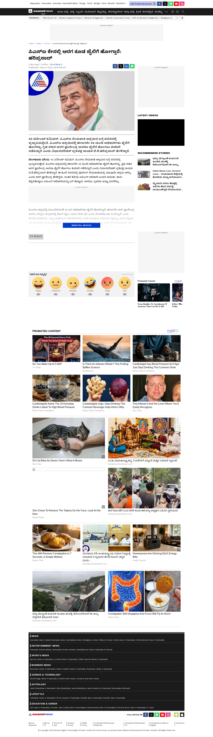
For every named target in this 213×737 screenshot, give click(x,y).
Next (182, 18)
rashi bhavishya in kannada (42, 688)
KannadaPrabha (70, 3)
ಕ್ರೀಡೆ (138, 11)
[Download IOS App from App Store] (181, 715)
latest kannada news (55, 640)
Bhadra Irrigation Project (70, 18)
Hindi (103, 3)
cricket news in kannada (65, 659)
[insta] (181, 4)
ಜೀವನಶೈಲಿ (147, 11)
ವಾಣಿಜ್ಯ (158, 11)
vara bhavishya (78, 688)
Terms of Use (57, 724)
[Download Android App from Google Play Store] (176, 715)
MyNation (121, 3)
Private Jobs (57, 707)
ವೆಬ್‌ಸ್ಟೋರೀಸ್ (115, 11)
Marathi (111, 3)
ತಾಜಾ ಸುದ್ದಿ (62, 11)
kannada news (37, 640)
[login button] (173, 12)
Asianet (41, 714)
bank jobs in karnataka (75, 707)
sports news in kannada (41, 659)
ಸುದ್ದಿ (72, 11)
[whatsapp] (170, 4)
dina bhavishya (63, 688)
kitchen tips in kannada (114, 698)
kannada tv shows (104, 650)
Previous (177, 18)
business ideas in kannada (99, 669)
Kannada (57, 3)
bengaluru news (90, 640)
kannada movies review (64, 650)
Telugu (82, 3)
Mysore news (106, 640)
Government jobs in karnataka (101, 707)
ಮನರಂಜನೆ (89, 11)
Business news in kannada (42, 669)
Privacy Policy (71, 724)
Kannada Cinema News (40, 650)
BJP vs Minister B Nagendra (145, 18)
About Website (32, 724)
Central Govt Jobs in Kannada (131, 707)
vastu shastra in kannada (98, 688)
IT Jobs (150, 707)
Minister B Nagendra (94, 18)
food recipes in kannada (67, 698)
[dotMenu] (166, 11)
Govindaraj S (56, 64)
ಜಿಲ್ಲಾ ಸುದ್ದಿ (129, 11)
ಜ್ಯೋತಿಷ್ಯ (101, 11)
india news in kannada (124, 640)
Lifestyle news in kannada (42, 698)
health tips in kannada (91, 698)
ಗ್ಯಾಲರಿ (79, 11)
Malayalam (35, 3)
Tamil (89, 3)
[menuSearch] (183, 11)
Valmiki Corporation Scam (118, 18)
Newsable (46, 3)
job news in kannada (39, 707)
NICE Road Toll (50, 18)
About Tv (47, 724)
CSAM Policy (84, 724)
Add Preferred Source (141, 4)
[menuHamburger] (177, 12)
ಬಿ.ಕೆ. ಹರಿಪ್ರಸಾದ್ (36, 236)
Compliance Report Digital (159, 724)
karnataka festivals (121, 688)
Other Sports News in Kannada (93, 659)
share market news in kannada (70, 669)
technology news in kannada (43, 679)
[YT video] (176, 4)
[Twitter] (165, 4)
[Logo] (42, 11)
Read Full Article (82, 225)
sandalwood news (85, 650)
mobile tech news (66, 679)
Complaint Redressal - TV (135, 724)
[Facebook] (159, 4)
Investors (180, 723)
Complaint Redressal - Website (105, 724)
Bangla (97, 3)
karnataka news (74, 640)
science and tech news (88, 679)
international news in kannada (150, 640)
